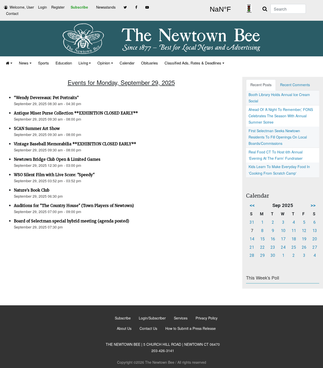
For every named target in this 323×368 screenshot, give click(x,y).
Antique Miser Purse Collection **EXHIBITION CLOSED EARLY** (76, 113)
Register (58, 7)
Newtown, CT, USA (220, 9)
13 (314, 230)
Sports (43, 62)
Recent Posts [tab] (261, 84)
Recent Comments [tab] (295, 84)
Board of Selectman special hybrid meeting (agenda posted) (71, 221)
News (24, 62)
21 (252, 247)
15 (262, 239)
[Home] (9, 62)
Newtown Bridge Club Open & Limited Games (57, 159)
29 (262, 255)
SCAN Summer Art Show (37, 128)
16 (273, 239)
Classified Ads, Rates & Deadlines (193, 62)
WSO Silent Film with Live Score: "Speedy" (54, 174)
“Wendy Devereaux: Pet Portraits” (46, 97)
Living (83, 62)
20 (314, 239)
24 (283, 247)
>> (313, 205)
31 (252, 222)
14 (252, 239)
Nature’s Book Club (31, 190)
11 (293, 230)
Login (42, 7)
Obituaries (149, 62)
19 (304, 239)
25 (293, 247)
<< (252, 205)
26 (304, 247)
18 (293, 239)
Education (64, 62)
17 (283, 239)
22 (262, 247)
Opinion (103, 62)
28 (252, 255)
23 (273, 247)
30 (273, 255)
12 (304, 230)
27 (314, 247)
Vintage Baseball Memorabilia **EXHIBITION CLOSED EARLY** (75, 144)
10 (283, 230)
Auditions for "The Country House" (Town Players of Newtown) (74, 205)
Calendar (127, 62)
